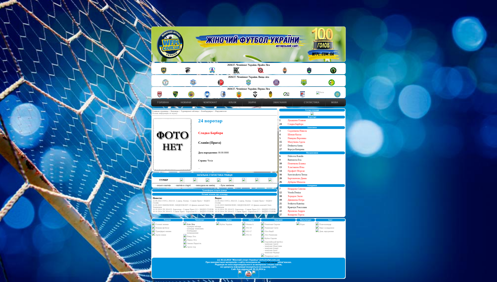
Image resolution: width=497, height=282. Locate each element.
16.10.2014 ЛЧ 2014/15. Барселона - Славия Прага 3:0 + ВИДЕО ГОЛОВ (183, 209)
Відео (302, 224)
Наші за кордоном (326, 228)
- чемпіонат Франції (271, 252)
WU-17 (248, 231)
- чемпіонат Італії (270, 250)
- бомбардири (191, 231)
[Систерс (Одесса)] (309, 73)
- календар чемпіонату (195, 229)
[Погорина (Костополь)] (331, 85)
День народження (326, 231)
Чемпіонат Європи (272, 224)
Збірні (252, 102)
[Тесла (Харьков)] (320, 92)
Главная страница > (161, 111)
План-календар (325, 224)
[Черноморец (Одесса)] (223, 97)
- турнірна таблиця (193, 226)
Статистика (311, 102)
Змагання (280, 102)
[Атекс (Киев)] (159, 97)
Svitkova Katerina (296, 203)
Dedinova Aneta (295, 145)
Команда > (176, 111)
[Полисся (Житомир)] (333, 73)
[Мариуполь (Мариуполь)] (193, 85)
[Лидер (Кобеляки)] (239, 97)
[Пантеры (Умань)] (188, 73)
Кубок (232, 102)
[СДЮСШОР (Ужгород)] (302, 97)
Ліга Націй (269, 231)
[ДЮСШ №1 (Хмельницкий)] (165, 85)
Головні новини (162, 224)
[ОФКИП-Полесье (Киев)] (337, 97)
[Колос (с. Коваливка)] (236, 73)
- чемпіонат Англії (270, 244)
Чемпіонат (210, 102)
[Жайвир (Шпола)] (271, 97)
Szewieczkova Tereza (297, 174)
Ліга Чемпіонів (270, 235)
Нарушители (221, 111)
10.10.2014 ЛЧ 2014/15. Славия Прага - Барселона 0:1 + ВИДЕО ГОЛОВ (183, 211)
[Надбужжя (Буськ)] (255, 97)
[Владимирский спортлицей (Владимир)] (207, 97)
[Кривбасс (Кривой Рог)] (260, 73)
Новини (186, 102)
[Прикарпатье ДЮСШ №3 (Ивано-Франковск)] (175, 97)
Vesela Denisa (294, 192)
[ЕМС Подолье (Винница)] (221, 85)
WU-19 (248, 228)
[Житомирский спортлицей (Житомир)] (286, 97)
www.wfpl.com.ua (269, 262)
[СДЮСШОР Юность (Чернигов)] (248, 85)
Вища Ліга (191, 236)
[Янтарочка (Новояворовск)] (191, 97)
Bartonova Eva (294, 160)
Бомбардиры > (208, 111)
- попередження (192, 233)
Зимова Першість (194, 243)
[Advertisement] (248, 13)
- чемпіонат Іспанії (270, 248)
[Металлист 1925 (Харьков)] (164, 73)
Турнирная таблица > (191, 111)
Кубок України (226, 224)
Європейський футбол (273, 242)
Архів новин (160, 235)
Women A (249, 224)
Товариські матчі (271, 256)
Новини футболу (162, 228)
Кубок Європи (270, 238)
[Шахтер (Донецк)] (285, 73)
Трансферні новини (163, 231)
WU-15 (248, 235)
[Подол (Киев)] (304, 85)
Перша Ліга (192, 240)
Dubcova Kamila (295, 156)
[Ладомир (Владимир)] (212, 73)
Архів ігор (191, 247)
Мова (334, 102)
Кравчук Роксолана (297, 207)
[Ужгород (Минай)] (276, 85)
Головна (163, 102)
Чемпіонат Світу (271, 228)
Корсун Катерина (296, 149)
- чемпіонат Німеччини (272, 246)
